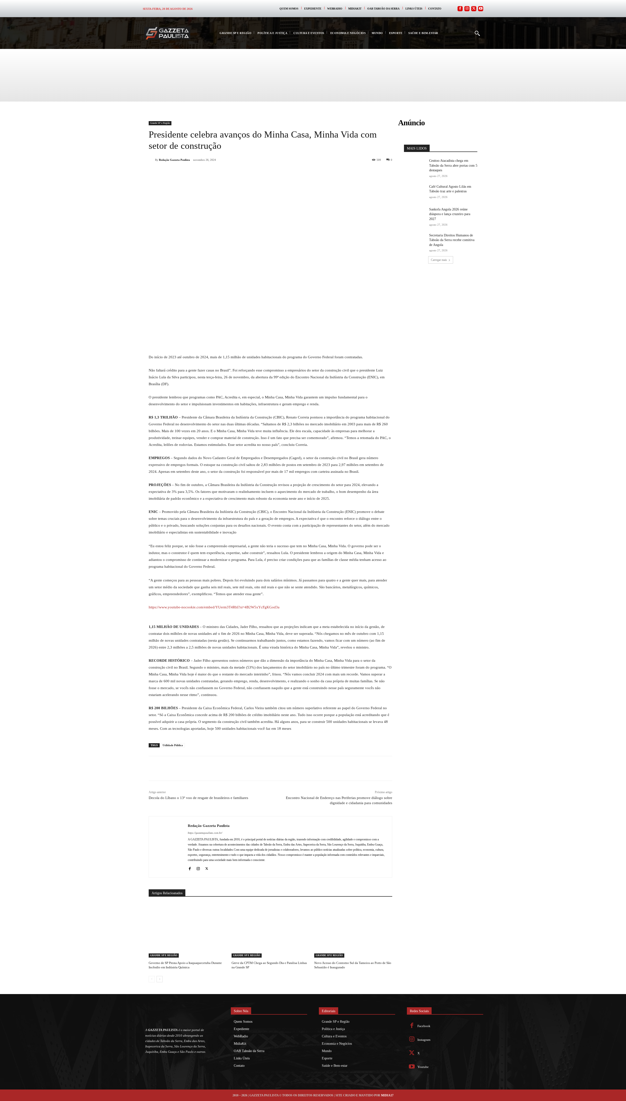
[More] (260, 172)
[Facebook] (460, 8)
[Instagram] (467, 8)
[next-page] (159, 979)
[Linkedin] (226, 172)
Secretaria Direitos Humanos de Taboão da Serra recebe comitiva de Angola (451, 240)
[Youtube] (480, 8)
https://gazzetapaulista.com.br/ (205, 832)
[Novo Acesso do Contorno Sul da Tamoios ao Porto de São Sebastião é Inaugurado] (353, 930)
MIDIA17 (387, 1095)
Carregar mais (439, 260)
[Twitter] (473, 8)
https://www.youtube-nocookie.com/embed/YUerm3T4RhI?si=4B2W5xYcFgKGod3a (214, 607)
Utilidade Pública (173, 745)
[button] (477, 33)
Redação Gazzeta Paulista (174, 159)
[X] (204, 172)
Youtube (423, 1067)
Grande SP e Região (160, 123)
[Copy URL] (249, 172)
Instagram (423, 1040)
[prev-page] (152, 979)
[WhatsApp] (215, 172)
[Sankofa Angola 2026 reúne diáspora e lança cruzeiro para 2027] (415, 214)
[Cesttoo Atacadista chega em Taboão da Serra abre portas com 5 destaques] (415, 166)
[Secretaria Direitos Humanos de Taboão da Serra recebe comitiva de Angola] (415, 240)
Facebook (423, 1026)
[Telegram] (238, 172)
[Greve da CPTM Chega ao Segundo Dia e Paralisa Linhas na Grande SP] (271, 930)
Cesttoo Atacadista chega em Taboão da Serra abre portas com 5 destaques (453, 165)
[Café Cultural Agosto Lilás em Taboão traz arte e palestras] (415, 192)
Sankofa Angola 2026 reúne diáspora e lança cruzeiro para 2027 (449, 214)
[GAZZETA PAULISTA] (167, 33)
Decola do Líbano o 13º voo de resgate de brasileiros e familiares (198, 798)
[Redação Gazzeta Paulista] (152, 159)
